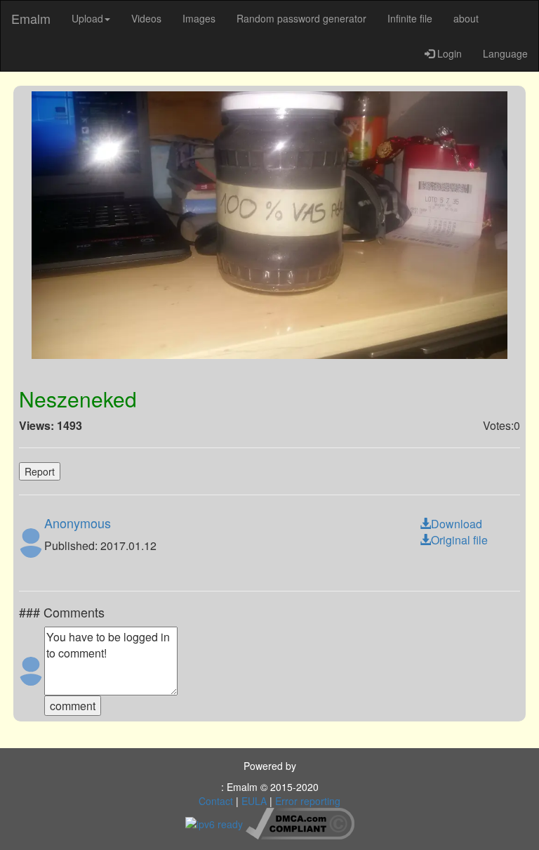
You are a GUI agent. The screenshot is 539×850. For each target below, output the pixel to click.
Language (505, 53)
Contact (216, 801)
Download (456, 524)
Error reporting (307, 801)
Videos (146, 18)
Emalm (31, 18)
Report (40, 471)
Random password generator (301, 18)
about (466, 18)
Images (198, 18)
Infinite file (409, 18)
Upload (87, 18)
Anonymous (77, 523)
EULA (254, 801)
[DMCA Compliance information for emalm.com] (300, 822)
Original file (459, 540)
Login (448, 53)
